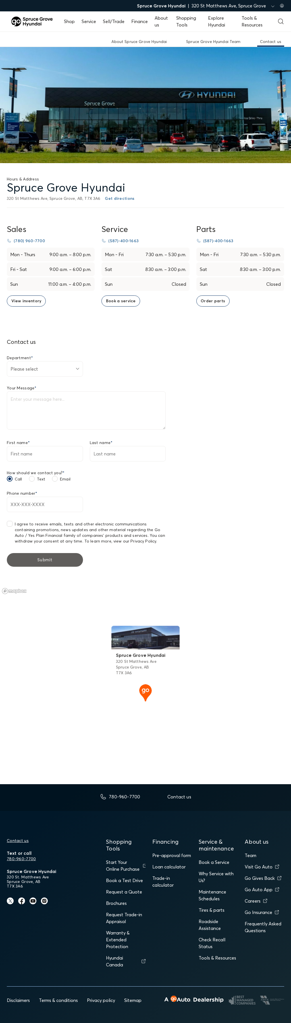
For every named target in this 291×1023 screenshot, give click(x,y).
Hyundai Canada (114, 961)
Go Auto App (259, 889)
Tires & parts (212, 910)
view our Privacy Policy (134, 541)
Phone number (22, 493)
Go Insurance (258, 912)
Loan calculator (169, 867)
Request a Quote (124, 892)
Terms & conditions (58, 1000)
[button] (145, 692)
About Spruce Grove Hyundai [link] (139, 41)
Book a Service (214, 862)
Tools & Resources (217, 958)
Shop (69, 21)
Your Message (22, 388)
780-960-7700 (21, 858)
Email (65, 479)
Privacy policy (101, 1000)
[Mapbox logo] (14, 591)
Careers (253, 901)
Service (89, 21)
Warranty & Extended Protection (118, 939)
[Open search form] (280, 21)
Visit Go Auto (259, 867)
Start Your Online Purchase (123, 865)
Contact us (18, 840)
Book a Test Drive (124, 880)
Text (41, 479)
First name (18, 442)
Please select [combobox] (24, 369)
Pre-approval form (171, 855)
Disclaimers (18, 1000)
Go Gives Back (260, 878)
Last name (101, 442)
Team (250, 855)
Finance (139, 21)
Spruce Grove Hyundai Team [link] (213, 41)
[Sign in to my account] (282, 5)
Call (18, 479)
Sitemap (133, 1000)
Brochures (116, 903)
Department (20, 358)
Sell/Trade (113, 21)
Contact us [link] (270, 41)
